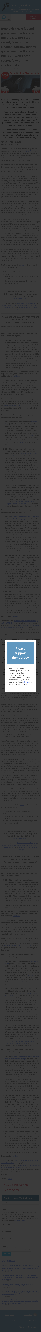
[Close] (34, 642)
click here (26, 682)
